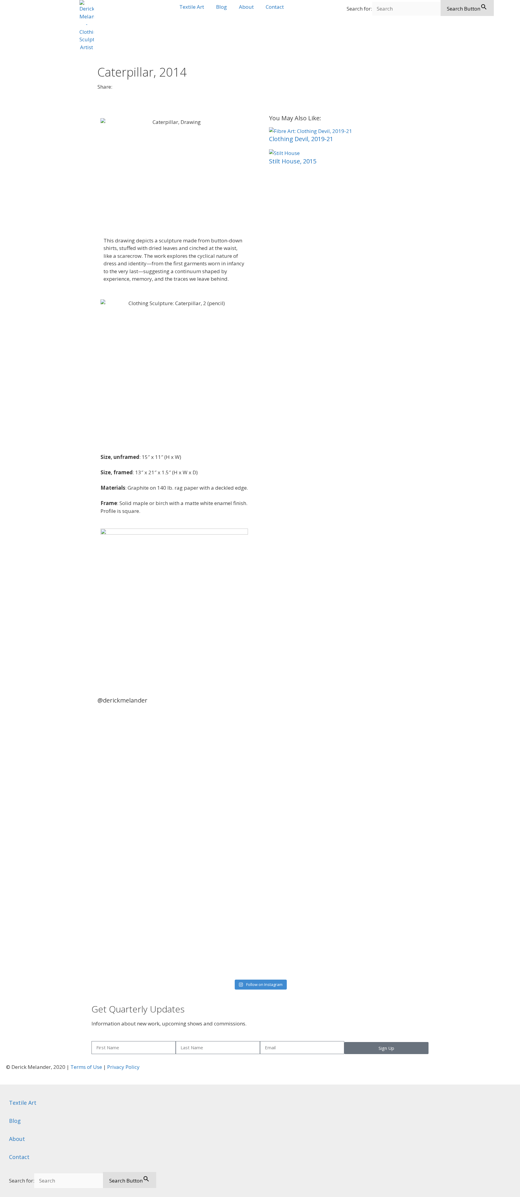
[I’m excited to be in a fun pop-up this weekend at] (137, 843)
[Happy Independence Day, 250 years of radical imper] (219, 771)
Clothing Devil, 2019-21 (301, 139)
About (246, 6)
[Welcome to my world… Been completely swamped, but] (301, 732)
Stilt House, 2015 (292, 161)
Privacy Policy (123, 1066)
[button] (99, 93)
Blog (221, 6)
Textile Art (191, 6)
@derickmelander (122, 700)
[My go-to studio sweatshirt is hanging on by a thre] (383, 820)
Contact (275, 6)
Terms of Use (86, 1066)
